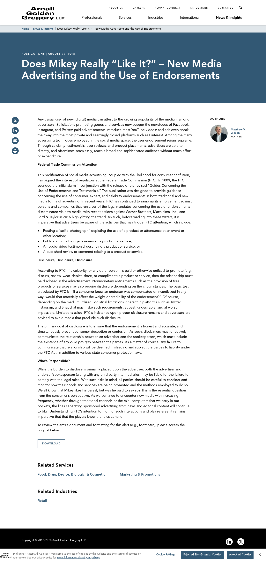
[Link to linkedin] (229, 541)
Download (51, 443)
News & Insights (229, 17)
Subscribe (225, 8)
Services (125, 17)
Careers (139, 8)
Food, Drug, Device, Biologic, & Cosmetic (71, 474)
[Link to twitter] (240, 541)
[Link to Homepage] (50, 13)
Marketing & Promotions (140, 474)
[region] (133, 555)
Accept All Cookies (240, 554)
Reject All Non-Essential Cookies (202, 554)
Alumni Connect (168, 8)
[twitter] (15, 120)
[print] (15, 150)
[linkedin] (15, 130)
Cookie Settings (165, 554)
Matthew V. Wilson (238, 131)
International (189, 17)
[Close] (259, 554)
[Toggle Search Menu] (240, 8)
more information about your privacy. (78, 558)
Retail (42, 501)
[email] (15, 140)
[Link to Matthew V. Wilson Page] (219, 133)
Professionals (92, 17)
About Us (116, 8)
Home (25, 28)
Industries (155, 17)
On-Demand (199, 8)
